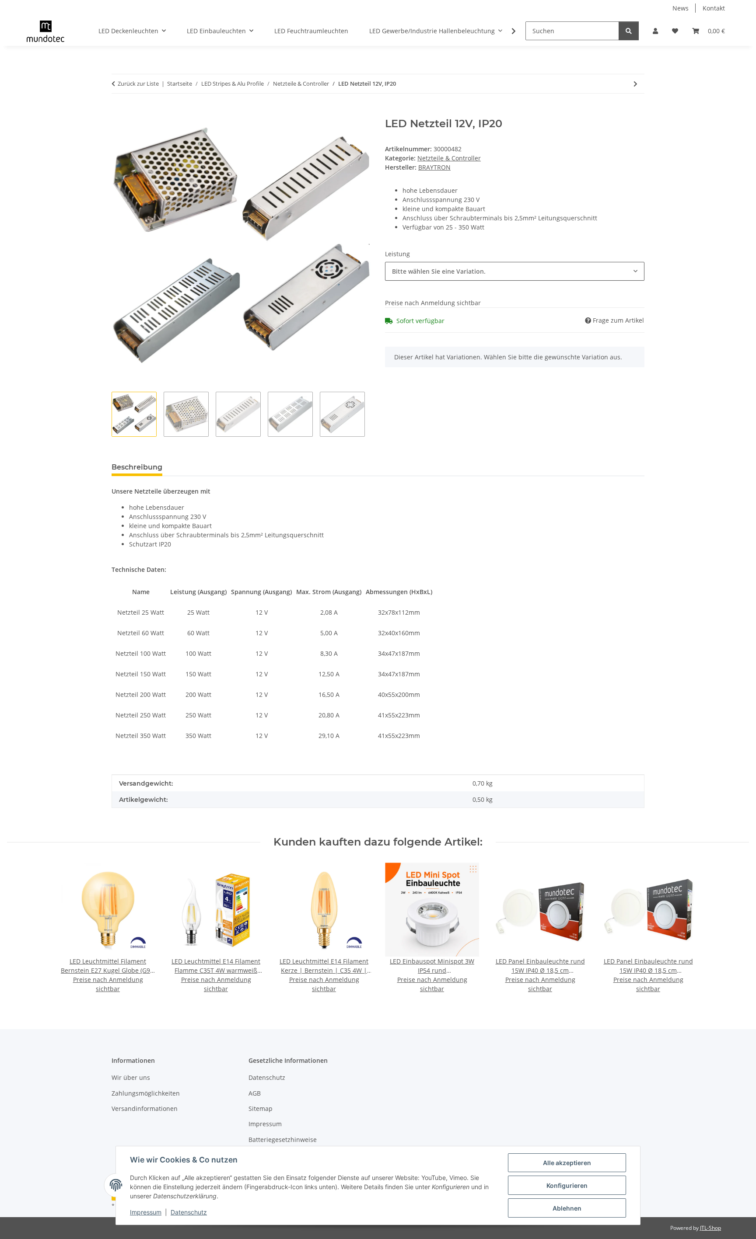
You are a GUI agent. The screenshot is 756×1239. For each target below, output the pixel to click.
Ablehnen (567, 1208)
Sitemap (260, 1108)
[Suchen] (629, 30)
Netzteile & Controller (449, 158)
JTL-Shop (710, 1228)
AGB (254, 1093)
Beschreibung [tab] (137, 467)
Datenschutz (189, 1212)
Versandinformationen (145, 1108)
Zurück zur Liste (138, 83)
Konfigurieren (567, 1185)
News (680, 8)
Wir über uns (131, 1077)
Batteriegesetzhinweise (282, 1139)
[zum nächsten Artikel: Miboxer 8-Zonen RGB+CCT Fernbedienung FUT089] (635, 83)
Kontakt (714, 8)
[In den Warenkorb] (119, 113)
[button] (655, 31)
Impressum (145, 1212)
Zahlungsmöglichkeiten (146, 1093)
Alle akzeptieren (567, 1162)
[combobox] (514, 271)
